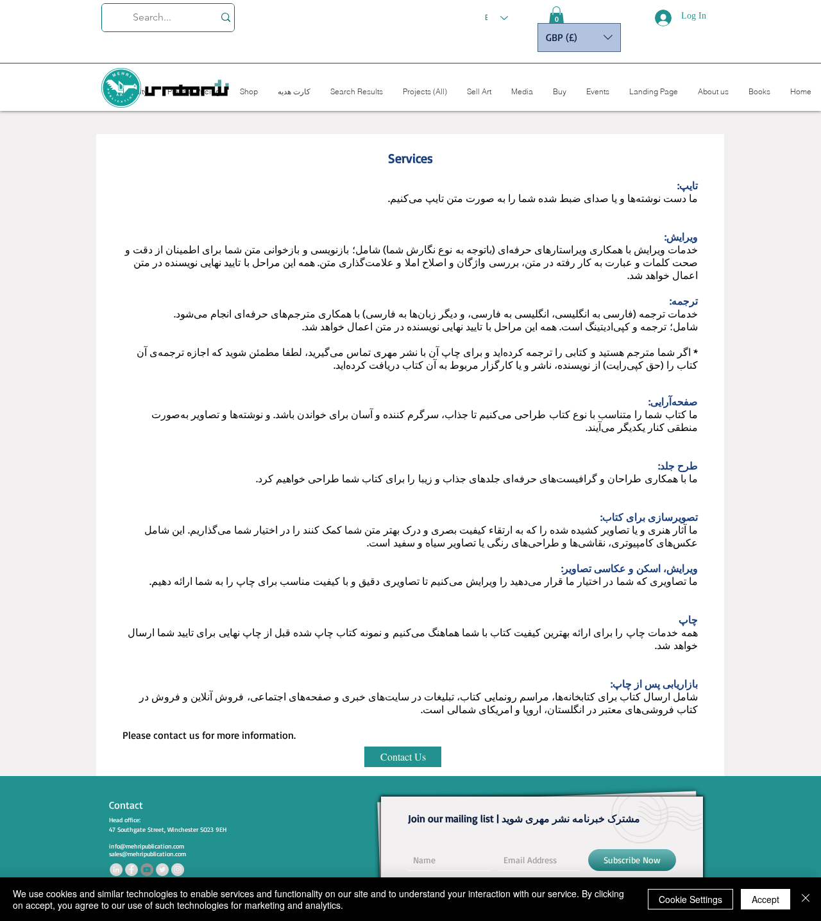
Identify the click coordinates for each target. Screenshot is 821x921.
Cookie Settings (690, 899)
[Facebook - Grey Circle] (131, 869)
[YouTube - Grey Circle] (146, 869)
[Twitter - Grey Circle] (162, 869)
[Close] (805, 899)
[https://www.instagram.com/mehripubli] (177, 869)
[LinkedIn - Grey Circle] (116, 869)
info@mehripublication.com (146, 846)
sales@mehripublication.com (147, 854)
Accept (765, 899)
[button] (556, 16)
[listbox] (579, 37)
